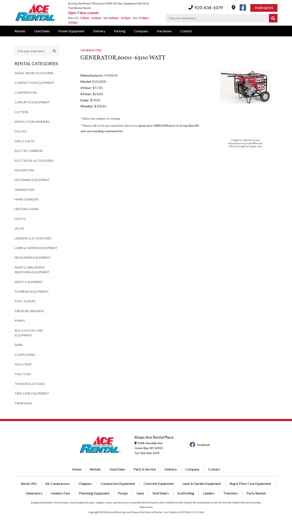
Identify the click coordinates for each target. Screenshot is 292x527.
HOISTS (20, 219)
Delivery (99, 31)
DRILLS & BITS (25, 141)
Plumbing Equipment (94, 493)
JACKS (19, 228)
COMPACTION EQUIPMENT (34, 83)
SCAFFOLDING (25, 354)
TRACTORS (23, 374)
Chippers (85, 483)
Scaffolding (185, 493)
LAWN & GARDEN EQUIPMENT (36, 248)
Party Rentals (256, 493)
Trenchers (230, 493)
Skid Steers (161, 493)
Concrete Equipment (159, 483)
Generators (34, 493)
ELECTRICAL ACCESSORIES (34, 160)
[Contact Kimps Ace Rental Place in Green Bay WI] (233, 7)
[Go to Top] (284, 519)
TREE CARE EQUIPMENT (32, 393)
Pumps (123, 493)
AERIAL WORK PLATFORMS (34, 73)
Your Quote (264, 8)
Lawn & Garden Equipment (201, 483)
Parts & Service (145, 469)
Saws (140, 493)
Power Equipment (71, 31)
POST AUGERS (25, 301)
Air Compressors (57, 483)
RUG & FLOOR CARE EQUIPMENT (29, 333)
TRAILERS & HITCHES (30, 384)
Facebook (203, 445)
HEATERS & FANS (26, 209)
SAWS (19, 345)
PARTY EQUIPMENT (29, 282)
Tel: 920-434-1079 (146, 453)
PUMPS (20, 320)
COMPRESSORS (26, 92)
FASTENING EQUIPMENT (32, 180)
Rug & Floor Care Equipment (250, 483)
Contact (186, 31)
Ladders (209, 493)
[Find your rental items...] (273, 18)
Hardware (164, 31)
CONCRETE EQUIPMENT (32, 102)
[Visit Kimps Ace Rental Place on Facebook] (243, 7)
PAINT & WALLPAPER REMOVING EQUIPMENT (32, 270)
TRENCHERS (23, 403)
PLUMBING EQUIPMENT (32, 291)
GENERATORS (24, 190)
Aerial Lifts (29, 483)
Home (76, 469)
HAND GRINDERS (27, 199)
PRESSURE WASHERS (29, 311)
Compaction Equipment (117, 483)
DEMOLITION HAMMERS (32, 121)
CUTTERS (21, 112)
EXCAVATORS (24, 170)
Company (141, 31)
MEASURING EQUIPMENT (33, 257)
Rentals (20, 31)
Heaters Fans (60, 493)
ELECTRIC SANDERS (29, 151)
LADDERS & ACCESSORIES (33, 238)
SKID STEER (23, 364)
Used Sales (42, 31)
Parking (119, 31)
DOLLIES (21, 131)
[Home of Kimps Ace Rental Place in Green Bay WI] (36, 13)
